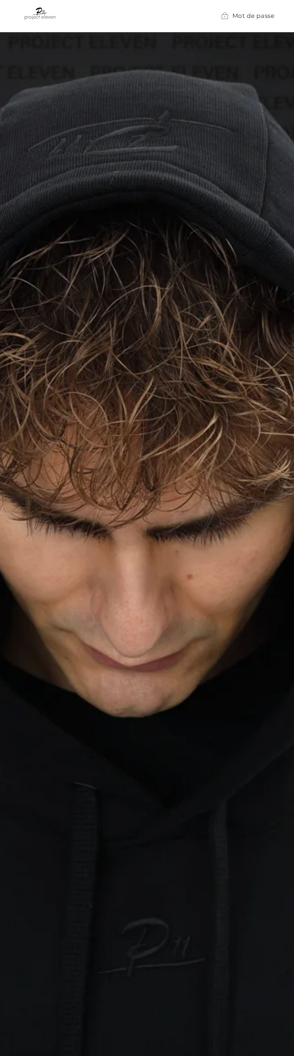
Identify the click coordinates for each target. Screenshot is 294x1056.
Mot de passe (253, 15)
